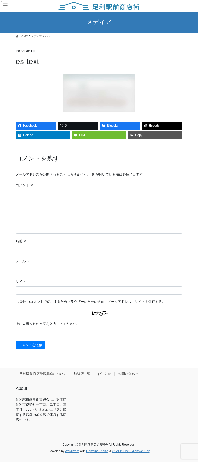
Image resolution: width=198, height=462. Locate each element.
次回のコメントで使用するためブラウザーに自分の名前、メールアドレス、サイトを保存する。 (92, 301)
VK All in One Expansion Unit (131, 451)
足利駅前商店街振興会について (43, 374)
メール (23, 261)
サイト (21, 281)
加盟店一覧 (82, 374)
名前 (21, 241)
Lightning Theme (97, 451)
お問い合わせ (128, 374)
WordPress (72, 451)
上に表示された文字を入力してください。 (48, 324)
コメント (25, 185)
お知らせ (104, 374)
